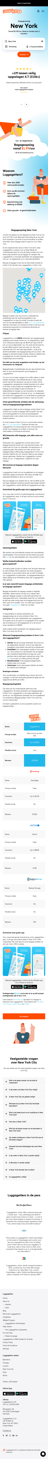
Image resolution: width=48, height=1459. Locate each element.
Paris (4, 1372)
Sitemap (6, 1348)
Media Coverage (11, 1336)
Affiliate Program (9, 1320)
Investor (8, 1304)
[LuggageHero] (12, 13)
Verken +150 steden (10, 1381)
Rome (5, 1375)
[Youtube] (13, 1435)
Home (5, 1298)
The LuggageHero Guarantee (16, 1330)
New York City (8, 1369)
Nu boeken (24, 1016)
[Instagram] (10, 1435)
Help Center (7, 1326)
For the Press (8, 1333)
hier (7, 557)
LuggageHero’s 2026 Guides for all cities (18, 1339)
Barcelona (6, 1359)
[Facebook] (3, 1435)
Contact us (7, 1430)
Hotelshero (7, 1317)
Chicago (6, 1363)
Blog (4, 1311)
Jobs (7, 1307)
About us (6, 1301)
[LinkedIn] (16, 1435)
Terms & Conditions (10, 1345)
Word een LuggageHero (12, 1314)
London (5, 1366)
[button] (29, 288)
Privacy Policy (8, 1342)
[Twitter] (6, 1435)
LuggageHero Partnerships (15, 1323)
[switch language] (38, 11)
